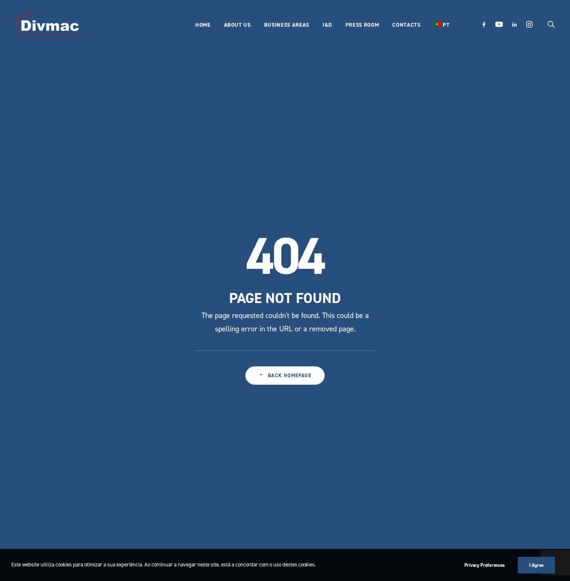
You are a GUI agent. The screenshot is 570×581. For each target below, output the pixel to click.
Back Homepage (289, 375)
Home (203, 24)
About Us (237, 24)
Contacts (406, 24)
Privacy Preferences (484, 565)
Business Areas (286, 24)
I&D (327, 24)
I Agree (536, 565)
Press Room (362, 24)
